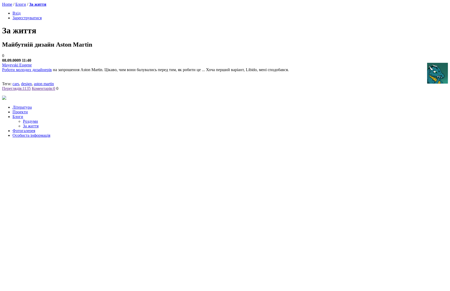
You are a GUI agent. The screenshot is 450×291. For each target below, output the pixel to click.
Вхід (16, 13)
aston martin (44, 84)
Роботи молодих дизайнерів (27, 69)
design (26, 84)
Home (7, 4)
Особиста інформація (31, 135)
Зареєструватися (27, 18)
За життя (37, 4)
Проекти (20, 112)
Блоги (20, 4)
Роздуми (30, 121)
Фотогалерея (23, 130)
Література (22, 107)
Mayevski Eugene (17, 65)
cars (15, 84)
